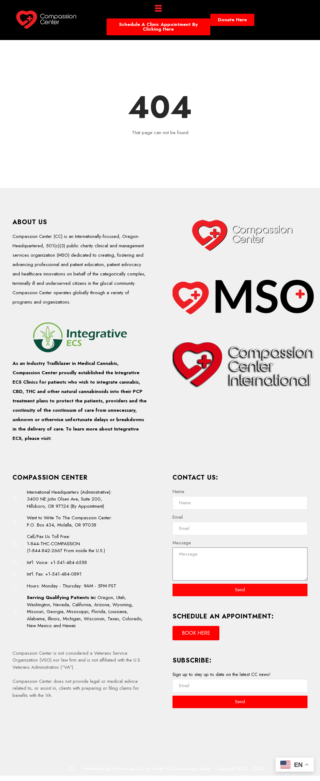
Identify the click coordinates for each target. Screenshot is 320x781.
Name (178, 491)
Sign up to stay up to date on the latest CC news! (221, 674)
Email (177, 517)
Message (181, 542)
